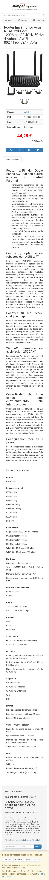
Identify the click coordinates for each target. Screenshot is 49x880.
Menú (10, 20)
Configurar (7, 860)
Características (12, 159)
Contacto (40, 20)
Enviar (37, 847)
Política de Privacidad (31, 840)
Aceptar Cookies (32, 860)
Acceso (24, 20)
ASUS (26, 112)
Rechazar (18, 860)
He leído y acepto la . (24, 840)
